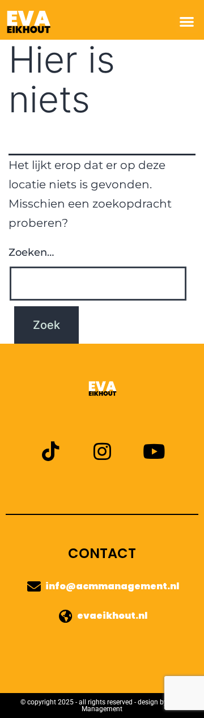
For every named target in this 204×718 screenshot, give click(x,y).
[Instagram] (102, 451)
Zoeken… (31, 252)
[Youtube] (154, 451)
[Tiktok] (50, 451)
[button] (187, 21)
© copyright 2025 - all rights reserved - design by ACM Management (102, 705)
